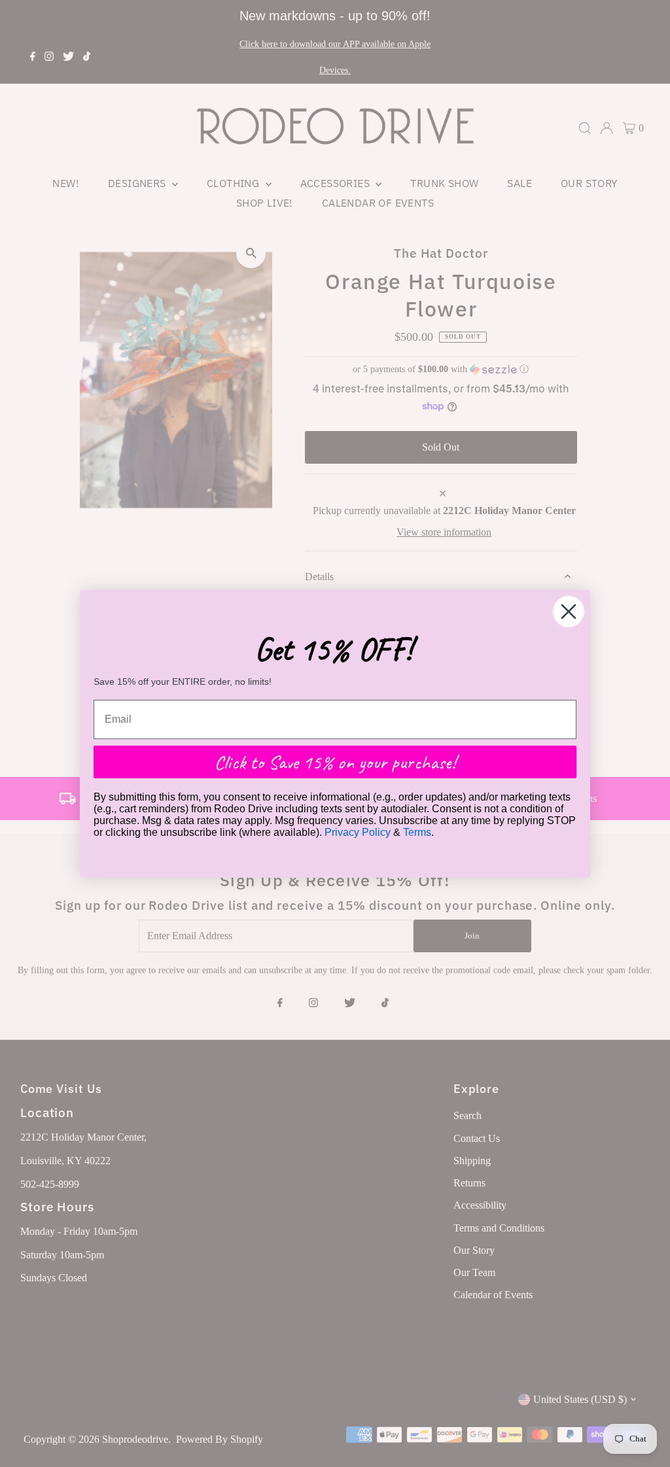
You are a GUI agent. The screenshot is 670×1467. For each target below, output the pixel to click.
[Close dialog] (568, 611)
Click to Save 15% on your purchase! (335, 762)
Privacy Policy (358, 832)
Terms (417, 832)
